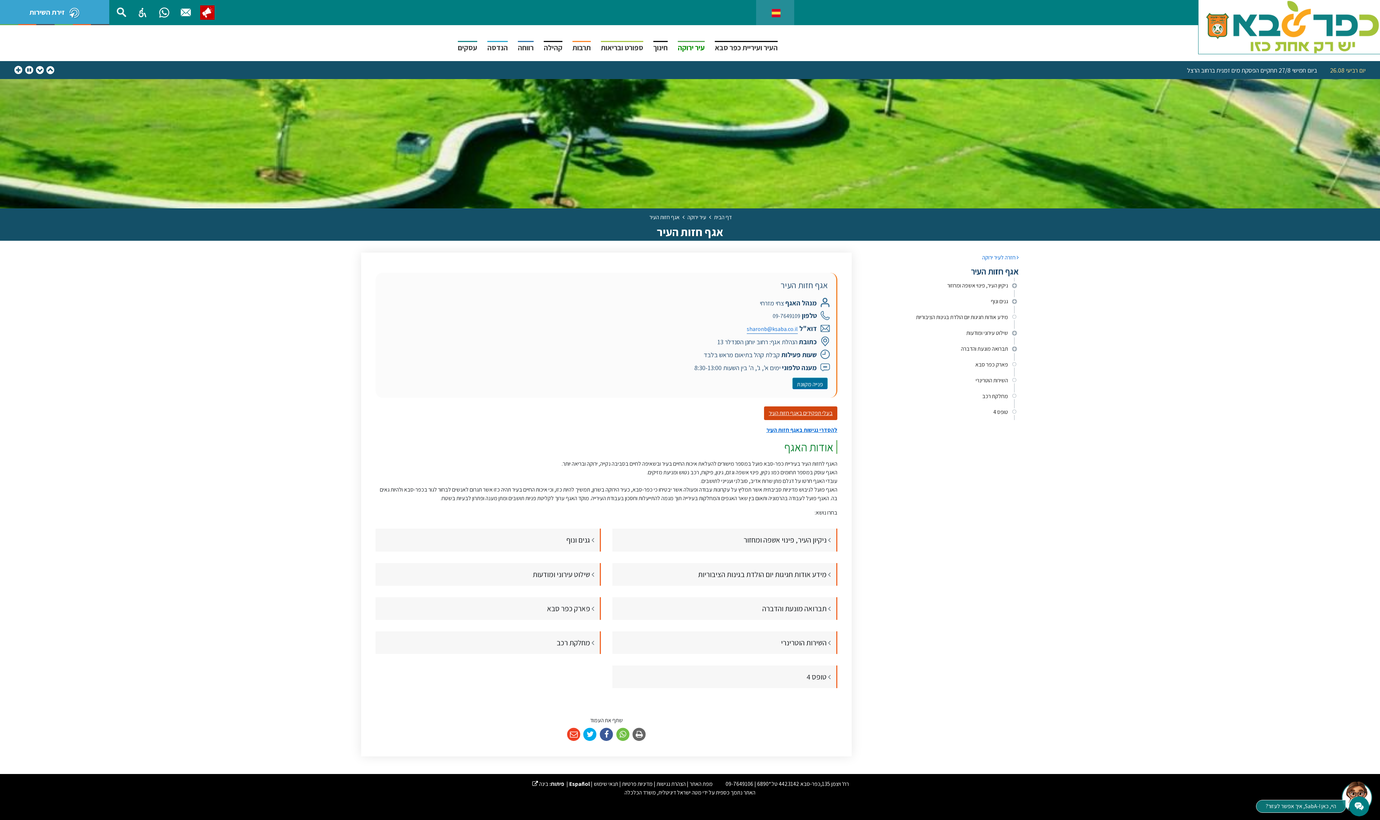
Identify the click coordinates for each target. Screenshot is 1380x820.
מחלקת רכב (995, 396)
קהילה (553, 47)
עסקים (467, 47)
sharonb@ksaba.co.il (772, 329)
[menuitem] (940, 286)
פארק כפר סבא (991, 364)
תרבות (581, 47)
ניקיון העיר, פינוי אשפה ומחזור (977, 285)
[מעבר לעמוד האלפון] (186, 12)
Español (579, 784)
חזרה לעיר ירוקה (999, 257)
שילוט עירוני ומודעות (987, 333)
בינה (540, 784)
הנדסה (497, 47)
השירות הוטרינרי (992, 380)
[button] (142, 12)
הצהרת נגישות (671, 784)
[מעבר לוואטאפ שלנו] (164, 12)
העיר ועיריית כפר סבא (746, 47)
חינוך (660, 47)
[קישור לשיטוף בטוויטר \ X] (590, 734)
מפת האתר (701, 784)
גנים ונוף (999, 301)
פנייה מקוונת (807, 383)
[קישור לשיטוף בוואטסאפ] (623, 734)
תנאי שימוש (606, 784)
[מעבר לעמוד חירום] (207, 12)
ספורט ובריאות (622, 47)
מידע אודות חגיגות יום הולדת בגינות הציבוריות (962, 317)
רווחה (526, 47)
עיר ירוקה (691, 47)
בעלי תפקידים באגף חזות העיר (801, 413)
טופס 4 (1000, 412)
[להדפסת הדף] (639, 734)
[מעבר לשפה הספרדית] (776, 12)
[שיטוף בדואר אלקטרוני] (573, 734)
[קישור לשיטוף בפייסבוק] (606, 734)
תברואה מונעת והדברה (984, 349)
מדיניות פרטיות (637, 784)
